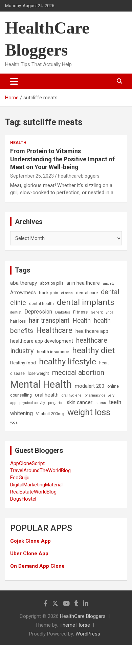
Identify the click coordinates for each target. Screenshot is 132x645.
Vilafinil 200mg (50, 413)
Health (18, 142)
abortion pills (51, 283)
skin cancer (79, 402)
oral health (47, 395)
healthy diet (93, 350)
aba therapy (23, 283)
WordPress (87, 634)
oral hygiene (72, 395)
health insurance (53, 351)
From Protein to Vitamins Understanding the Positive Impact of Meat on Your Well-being (62, 158)
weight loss (88, 412)
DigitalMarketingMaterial (36, 485)
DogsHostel (23, 499)
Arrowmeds (23, 293)
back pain (48, 292)
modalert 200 (89, 386)
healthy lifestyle (67, 361)
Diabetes (62, 312)
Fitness (80, 312)
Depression (38, 311)
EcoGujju (19, 478)
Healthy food (23, 362)
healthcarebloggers (79, 176)
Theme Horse (75, 625)
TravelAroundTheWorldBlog (40, 470)
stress (100, 403)
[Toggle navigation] (14, 81)
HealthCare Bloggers (83, 616)
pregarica (56, 403)
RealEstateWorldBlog (33, 492)
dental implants (85, 302)
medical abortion (78, 372)
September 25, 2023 (32, 176)
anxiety (108, 283)
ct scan (67, 293)
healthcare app (91, 331)
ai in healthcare (83, 283)
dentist (15, 312)
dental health (41, 303)
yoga (14, 422)
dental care (87, 292)
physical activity (32, 403)
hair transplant (49, 320)
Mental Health (41, 384)
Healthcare (54, 330)
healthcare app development (41, 341)
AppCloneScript (27, 463)
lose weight (38, 373)
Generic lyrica (102, 312)
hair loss (18, 321)
